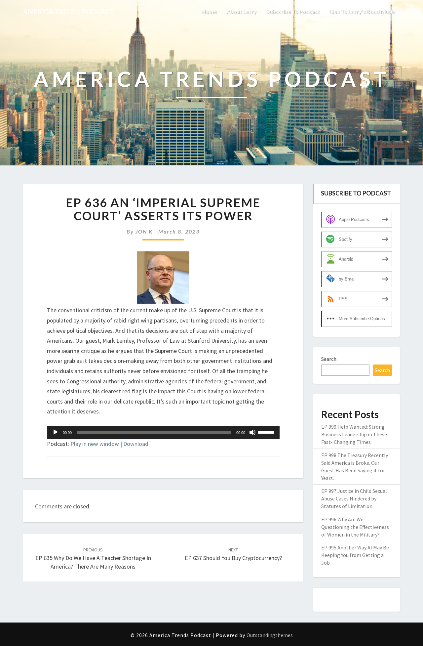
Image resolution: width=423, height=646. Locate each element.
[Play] (55, 432)
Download (135, 444)
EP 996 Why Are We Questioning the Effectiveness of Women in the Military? (355, 527)
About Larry (241, 11)
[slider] (267, 432)
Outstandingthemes (270, 635)
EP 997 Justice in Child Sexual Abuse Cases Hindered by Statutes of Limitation (354, 498)
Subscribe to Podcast (293, 11)
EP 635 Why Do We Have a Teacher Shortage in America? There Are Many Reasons (93, 558)
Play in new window (94, 444)
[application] (163, 432)
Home (209, 11)
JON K (144, 231)
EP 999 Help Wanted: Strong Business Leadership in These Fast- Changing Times (354, 434)
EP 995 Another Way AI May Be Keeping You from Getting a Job (355, 555)
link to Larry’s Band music (362, 11)
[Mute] (252, 432)
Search (328, 359)
